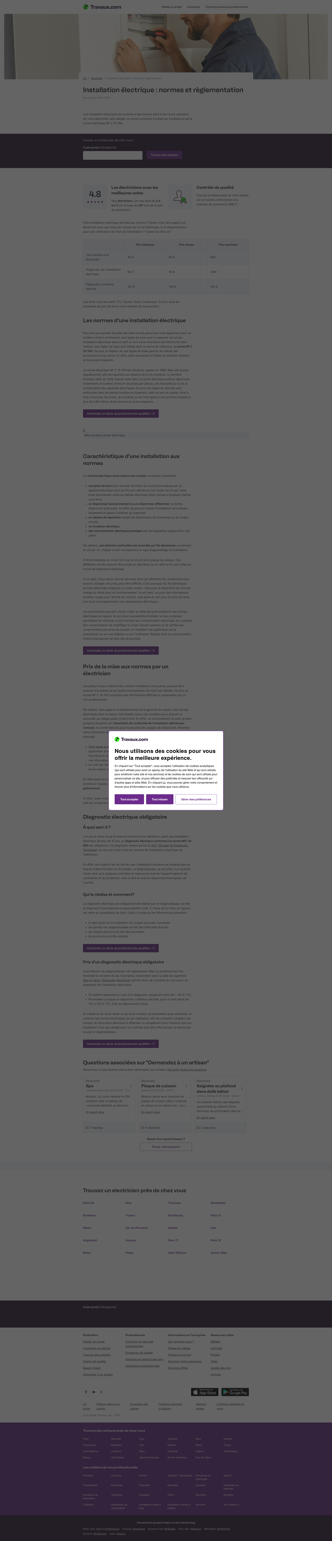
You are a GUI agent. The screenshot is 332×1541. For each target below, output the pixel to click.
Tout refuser (160, 799)
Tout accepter (129, 799)
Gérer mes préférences (196, 799)
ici (164, 782)
